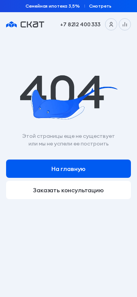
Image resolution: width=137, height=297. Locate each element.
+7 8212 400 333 (80, 24)
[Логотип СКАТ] (25, 24)
